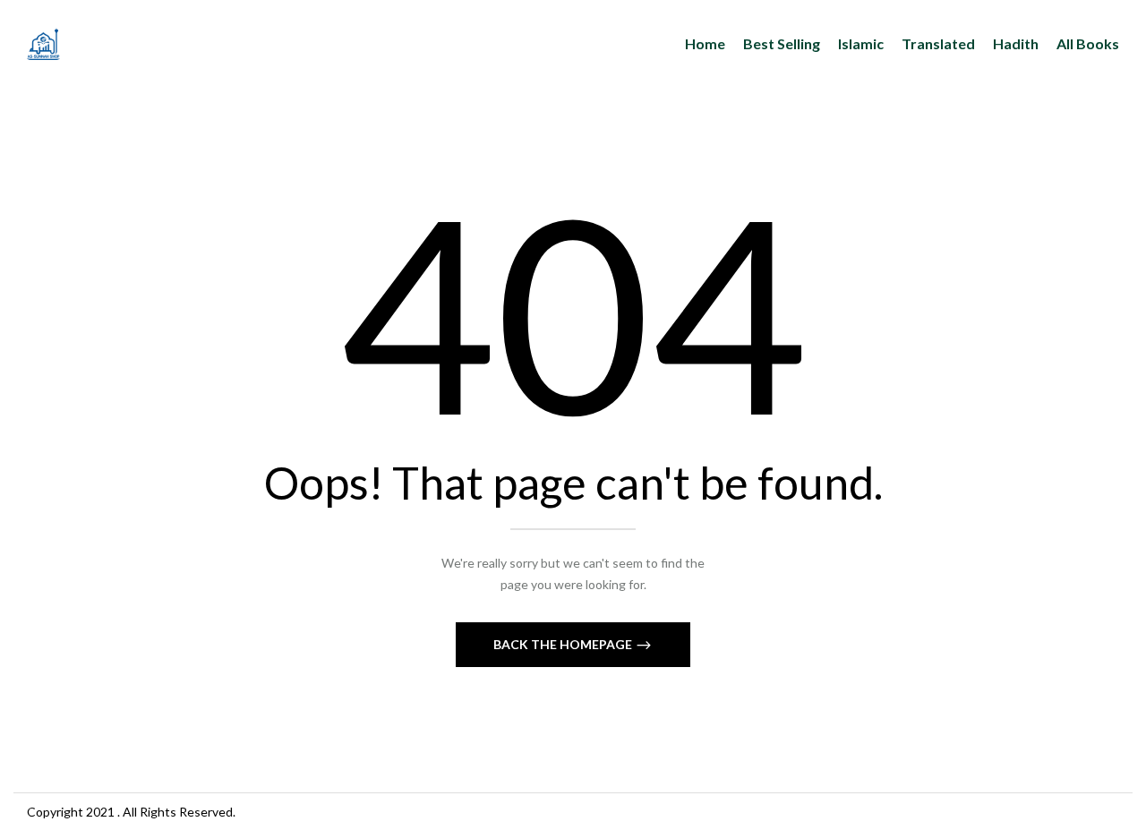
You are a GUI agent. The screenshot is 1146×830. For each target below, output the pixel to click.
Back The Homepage (564, 644)
